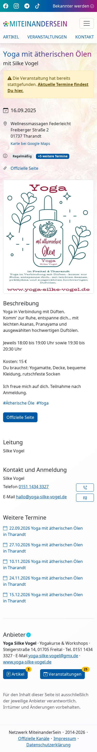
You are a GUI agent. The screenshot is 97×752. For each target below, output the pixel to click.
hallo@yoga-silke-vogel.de (41, 497)
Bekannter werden (71, 6)
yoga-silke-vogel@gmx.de (53, 656)
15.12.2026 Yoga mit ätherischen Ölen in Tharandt (43, 598)
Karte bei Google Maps (30, 143)
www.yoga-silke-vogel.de (27, 662)
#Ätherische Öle (18, 403)
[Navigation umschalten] (86, 23)
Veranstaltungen (47, 37)
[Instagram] (16, 5)
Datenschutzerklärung (48, 745)
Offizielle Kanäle (33, 738)
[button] (85, 488)
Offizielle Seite (24, 168)
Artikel (11, 37)
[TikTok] (37, 5)
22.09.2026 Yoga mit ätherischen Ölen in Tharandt (43, 531)
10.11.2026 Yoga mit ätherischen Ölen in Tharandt (43, 564)
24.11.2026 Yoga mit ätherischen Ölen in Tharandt (43, 581)
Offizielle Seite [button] (20, 417)
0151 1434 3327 (34, 486)
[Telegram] (26, 5)
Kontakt (84, 37)
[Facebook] (5, 5)
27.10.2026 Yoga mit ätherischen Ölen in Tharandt (43, 548)
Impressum (65, 738)
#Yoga (42, 403)
